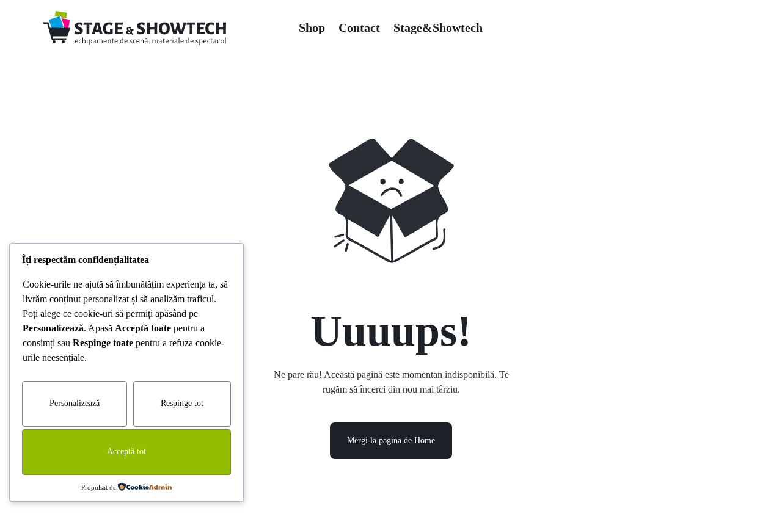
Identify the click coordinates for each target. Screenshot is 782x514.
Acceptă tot (126, 451)
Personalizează (74, 403)
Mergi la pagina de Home (391, 440)
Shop (312, 27)
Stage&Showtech (438, 27)
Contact (359, 27)
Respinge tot (182, 403)
